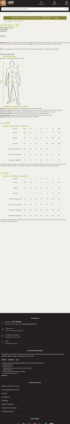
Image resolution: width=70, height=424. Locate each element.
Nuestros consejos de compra (10, 386)
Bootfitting (5, 400)
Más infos (4, 375)
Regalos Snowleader (8, 404)
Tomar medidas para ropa (7, 27)
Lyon (17, 359)
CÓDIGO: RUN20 (46, 18)
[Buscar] (67, 7)
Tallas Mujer (3, 31)
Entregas (4, 393)
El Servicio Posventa (8, 411)
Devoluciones (6, 397)
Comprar (56, 17)
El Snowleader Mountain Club (10, 389)
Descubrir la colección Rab (7, 54)
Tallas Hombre (4, 29)
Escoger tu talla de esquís (9, 408)
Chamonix (11, 359)
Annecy (4, 359)
